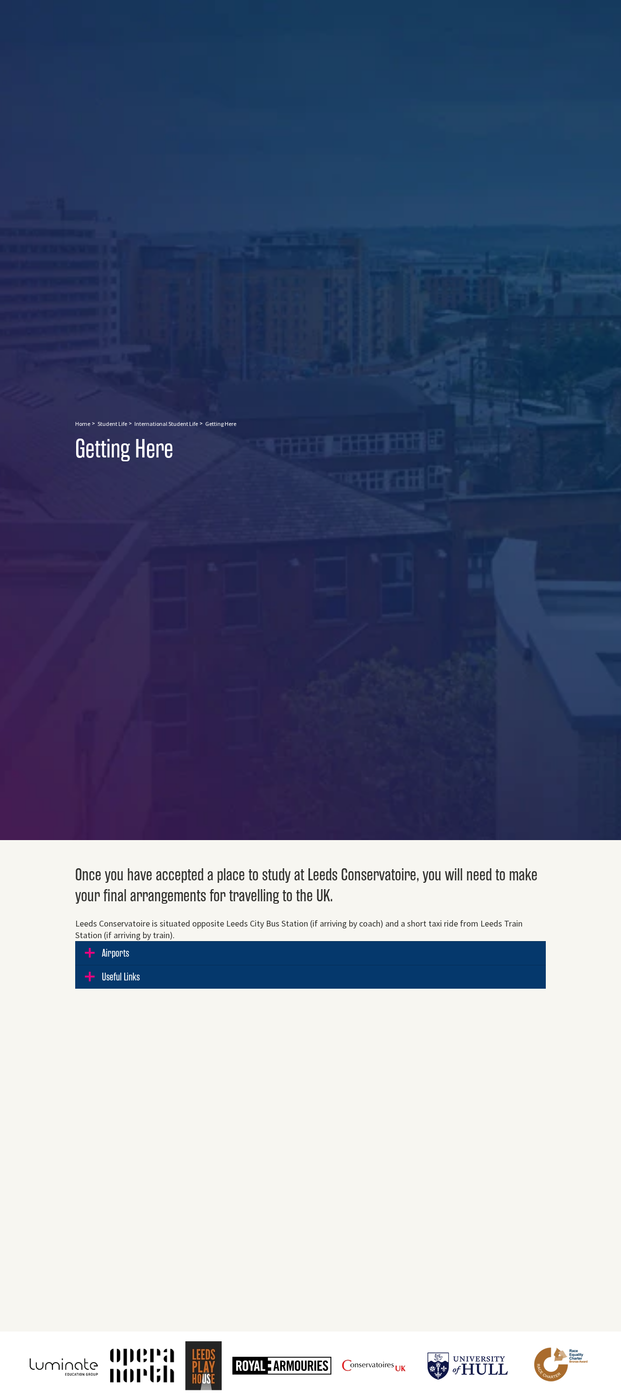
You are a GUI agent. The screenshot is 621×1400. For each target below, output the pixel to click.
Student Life (112, 423)
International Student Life (166, 423)
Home (82, 423)
